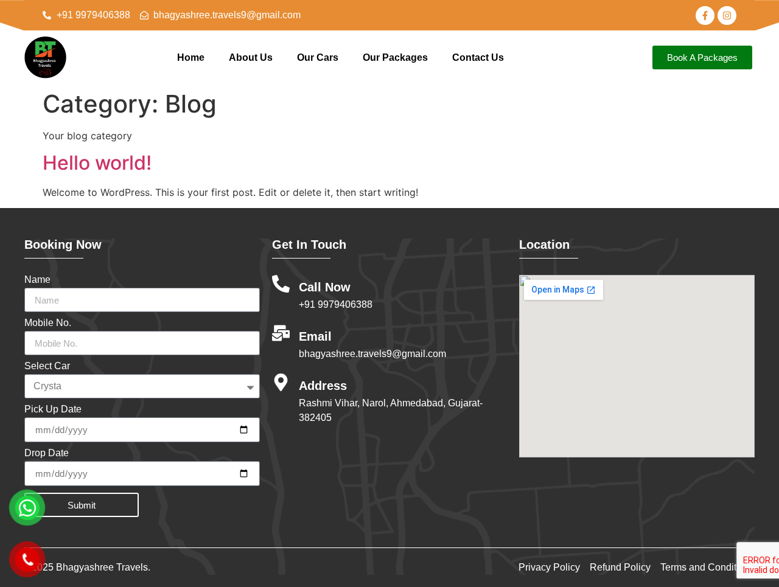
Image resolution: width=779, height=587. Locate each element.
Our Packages (395, 57)
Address (323, 385)
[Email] (281, 333)
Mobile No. (47, 323)
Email (315, 336)
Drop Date (46, 453)
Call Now (325, 287)
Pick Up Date (53, 409)
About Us (251, 57)
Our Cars (317, 57)
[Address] (281, 382)
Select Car (47, 366)
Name (37, 280)
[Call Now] (281, 284)
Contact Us (478, 57)
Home (190, 57)
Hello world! (97, 163)
